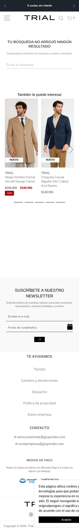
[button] (18, 202)
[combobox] (41, 64)
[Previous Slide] (4, 6)
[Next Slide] (74, 6)
